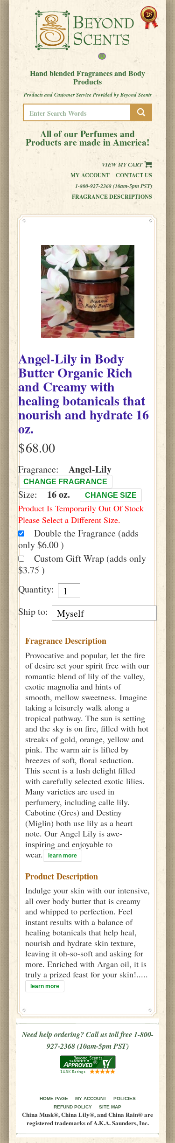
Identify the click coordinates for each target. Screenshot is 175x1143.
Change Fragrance (65, 482)
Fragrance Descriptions (112, 197)
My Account (90, 175)
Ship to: (33, 612)
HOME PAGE (54, 1098)
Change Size (111, 495)
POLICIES (124, 1098)
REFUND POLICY (73, 1106)
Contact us (134, 175)
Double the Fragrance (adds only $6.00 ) (78, 539)
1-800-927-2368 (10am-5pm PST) (113, 186)
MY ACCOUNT (90, 1098)
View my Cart (123, 164)
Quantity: (36, 589)
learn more (62, 855)
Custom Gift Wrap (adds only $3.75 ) (82, 564)
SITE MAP (110, 1106)
